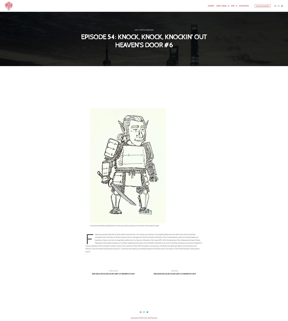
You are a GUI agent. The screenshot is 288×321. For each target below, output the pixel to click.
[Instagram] (278, 5)
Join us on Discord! (262, 6)
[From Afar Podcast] (8, 6)
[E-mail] (275, 5)
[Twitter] (282, 5)
